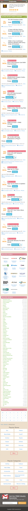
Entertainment (5, 335)
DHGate (21, 441)
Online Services (6, 352)
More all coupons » (8, 70)
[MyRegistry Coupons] (14, 273)
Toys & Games (6, 364)
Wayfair (21, 438)
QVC (7, 449)
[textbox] (10, 503)
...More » (24, 24)
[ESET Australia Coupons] (5, 289)
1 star (10, 10)
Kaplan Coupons (22, 276)
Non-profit (5, 369)
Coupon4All (12, 1)
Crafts (4, 371)
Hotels (7, 480)
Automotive (5, 313)
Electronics (5, 331)
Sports (4, 312)
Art (3, 386)
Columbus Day (6, 402)
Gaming (4, 329)
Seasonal (5, 362)
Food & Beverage (6, 342)
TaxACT (21, 434)
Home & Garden (6, 302)
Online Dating (5, 374)
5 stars (17, 10)
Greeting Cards (6, 328)
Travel (4, 311)
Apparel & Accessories (7, 301)
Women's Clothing (21, 483)
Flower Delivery (7, 475)
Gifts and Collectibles (7, 316)
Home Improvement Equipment (19, 475)
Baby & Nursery (6, 308)
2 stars (12, 10)
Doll (4, 399)
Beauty (4, 305)
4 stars (16, 10)
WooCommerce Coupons (22, 268)
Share (10, 26)
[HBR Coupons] (5, 282)
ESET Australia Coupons (6, 292)
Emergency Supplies (7, 397)
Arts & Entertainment (7, 354)
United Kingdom (6, 376)
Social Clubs (5, 382)
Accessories (7, 471)
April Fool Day (5, 389)
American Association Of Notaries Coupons (5, 277)
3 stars (14, 10)
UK (3, 405)
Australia (4, 341)
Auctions (4, 346)
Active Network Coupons (14, 285)
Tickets (4, 345)
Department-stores (6, 299)
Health (4, 319)
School (4, 325)
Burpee (7, 441)
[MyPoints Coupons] (5, 258)
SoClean (7, 438)
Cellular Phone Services (7, 358)
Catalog (4, 322)
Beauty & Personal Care (7, 355)
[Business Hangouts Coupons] (5, 265)
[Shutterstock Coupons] (14, 258)
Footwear (5, 333)
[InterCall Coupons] (14, 289)
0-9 (2, 412)
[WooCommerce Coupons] (22, 265)
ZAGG (7, 445)
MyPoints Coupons (5, 261)
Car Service (5, 401)
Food (4, 318)
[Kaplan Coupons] (22, 273)
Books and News (6, 338)
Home (2, 424)
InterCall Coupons (14, 292)
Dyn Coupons (22, 261)
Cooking (4, 306)
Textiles (4, 365)
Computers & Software (7, 339)
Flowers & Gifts (6, 361)
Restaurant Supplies (7, 391)
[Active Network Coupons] (14, 282)
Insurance (5, 375)
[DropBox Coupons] (14, 265)
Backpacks (5, 323)
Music (4, 321)
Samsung (21, 445)
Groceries (5, 351)
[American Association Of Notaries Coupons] (5, 273)
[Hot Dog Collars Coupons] (22, 282)
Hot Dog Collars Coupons (22, 285)
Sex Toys (4, 404)
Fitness (4, 344)
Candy (4, 381)
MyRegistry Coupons (14, 276)
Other (4, 379)
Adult (4, 366)
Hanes (20, 449)
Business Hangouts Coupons (6, 268)
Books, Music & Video (7, 348)
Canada (4, 336)
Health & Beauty (6, 372)
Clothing (4, 303)
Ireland (4, 378)
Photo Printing (5, 398)
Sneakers (5, 326)
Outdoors (5, 332)
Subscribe (22, 503)
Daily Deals (5, 349)
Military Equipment (6, 392)
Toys (4, 388)
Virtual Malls (5, 395)
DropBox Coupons (14, 268)
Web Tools (5, 384)
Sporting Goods (7, 483)
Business (5, 356)
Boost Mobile (7, 434)
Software (21, 464)
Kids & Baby (5, 309)
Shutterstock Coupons (14, 261)
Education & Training (7, 359)
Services (4, 315)
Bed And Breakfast (6, 394)
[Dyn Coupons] (22, 258)
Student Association (7, 385)
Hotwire (21, 430)
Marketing (5, 368)
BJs (7, 430)
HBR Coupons (5, 285)
